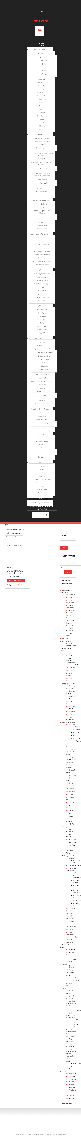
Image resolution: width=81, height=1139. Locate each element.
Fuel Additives (44, 359)
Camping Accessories (42, 274)
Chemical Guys (42, 96)
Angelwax (41, 79)
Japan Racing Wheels (42, 255)
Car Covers (42, 238)
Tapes (42, 429)
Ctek (44, 217)
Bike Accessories (42, 310)
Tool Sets (42, 476)
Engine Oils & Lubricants (41, 349)
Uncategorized (67, 1104)
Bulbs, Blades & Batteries (40, 200)
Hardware (42, 469)
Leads (44, 452)
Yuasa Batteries (42, 225)
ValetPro (42, 129)
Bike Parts (42, 320)
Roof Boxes (42, 290)
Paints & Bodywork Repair (40, 409)
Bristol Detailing (41, 92)
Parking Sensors (42, 441)
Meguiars (42, 103)
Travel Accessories (42, 265)
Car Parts (42, 342)
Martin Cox (42, 99)
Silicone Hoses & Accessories (42, 261)
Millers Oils (44, 366)
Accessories (42, 53)
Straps (44, 395)
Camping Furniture (41, 277)
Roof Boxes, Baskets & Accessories (71, 1015)
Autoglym (42, 89)
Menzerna (42, 106)
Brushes (44, 61)
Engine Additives (44, 356)
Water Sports (42, 179)
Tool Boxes (42, 493)
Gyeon (71, 783)
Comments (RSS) (53, 1134)
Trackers (42, 444)
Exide (42, 207)
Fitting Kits (41, 159)
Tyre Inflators (41, 300)
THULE (39, 134)
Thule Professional (41, 191)
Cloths (44, 64)
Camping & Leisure (68, 683)
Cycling (39, 306)
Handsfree (42, 457)
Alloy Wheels (66, 641)
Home (7, 530)
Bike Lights (42, 313)
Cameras (42, 438)
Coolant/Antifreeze (42, 375)
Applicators (44, 57)
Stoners (42, 126)
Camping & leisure (39, 270)
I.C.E (41, 448)
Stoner (71, 816)
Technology (40, 434)
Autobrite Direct (42, 86)
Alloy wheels (41, 499)
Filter (68, 572)
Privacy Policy (62, 1134)
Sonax (42, 123)
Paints (42, 413)
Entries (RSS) (43, 1134)
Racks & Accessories (42, 138)
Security (42, 400)
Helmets (42, 388)
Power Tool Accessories (42, 479)
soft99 (42, 119)
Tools (42, 323)
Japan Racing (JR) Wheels (40, 503)
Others (42, 109)
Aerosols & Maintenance (44, 353)
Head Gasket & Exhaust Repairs (71, 916)
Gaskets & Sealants (42, 345)
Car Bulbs (42, 222)
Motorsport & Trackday (42, 251)
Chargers (72, 970)
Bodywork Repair (42, 420)
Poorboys (42, 113)
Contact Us (41, 509)
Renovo (71, 802)
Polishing (44, 71)
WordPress (36, 1134)
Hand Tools (42, 466)
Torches (42, 473)
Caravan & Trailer (42, 280)
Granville (44, 363)
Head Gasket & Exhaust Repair (42, 381)
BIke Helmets (41, 326)
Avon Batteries (42, 204)
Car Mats (42, 241)
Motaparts (18, 1134)
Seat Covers (42, 258)
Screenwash (42, 378)
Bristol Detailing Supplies (69, 765)
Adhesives (42, 416)
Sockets (42, 486)
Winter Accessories (42, 404)
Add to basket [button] (17, 580)
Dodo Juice (72, 775)
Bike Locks (42, 316)
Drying (44, 67)
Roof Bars (42, 287)
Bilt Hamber (72, 760)
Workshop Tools (42, 483)
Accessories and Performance (39, 234)
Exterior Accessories (42, 245)
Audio (77, 978)
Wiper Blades (42, 229)
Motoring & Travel (40, 338)
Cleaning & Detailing (40, 49)
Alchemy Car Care (42, 82)
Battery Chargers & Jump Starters (70, 660)
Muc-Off (42, 333)
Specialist (72, 1087)
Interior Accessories (42, 248)
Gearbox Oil (44, 369)
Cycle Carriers (42, 294)
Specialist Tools (42, 489)
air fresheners (66, 638)
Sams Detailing (42, 116)
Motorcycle (42, 385)
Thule (64, 988)
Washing (44, 74)
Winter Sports (42, 188)
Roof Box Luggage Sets (44, 148)
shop (42, 45)
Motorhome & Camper (42, 284)
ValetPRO (72, 824)
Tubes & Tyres (42, 330)
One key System (42, 195)
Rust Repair (44, 423)
